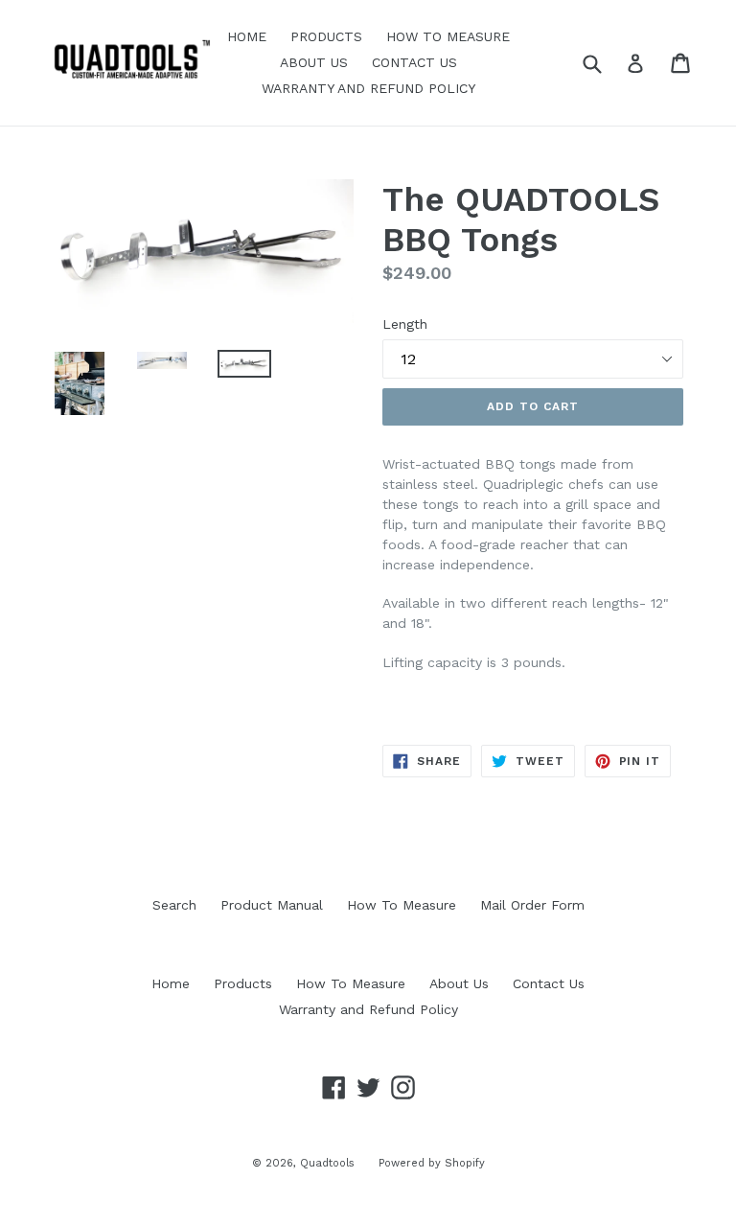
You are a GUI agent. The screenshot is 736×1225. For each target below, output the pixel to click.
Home (246, 36)
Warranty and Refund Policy (368, 88)
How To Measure (448, 36)
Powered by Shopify (432, 1163)
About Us (314, 62)
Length (404, 324)
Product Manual (271, 905)
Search (174, 905)
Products (326, 36)
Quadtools (327, 1163)
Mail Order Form (532, 905)
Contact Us (414, 62)
